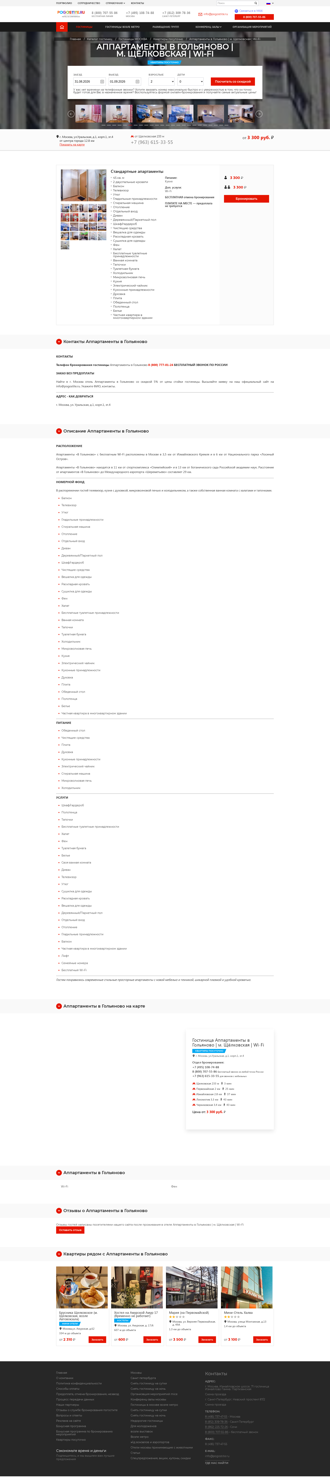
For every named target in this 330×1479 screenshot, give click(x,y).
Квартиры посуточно (71, 1439)
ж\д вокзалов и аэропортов (150, 1442)
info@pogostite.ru (216, 14)
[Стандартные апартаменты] (83, 185)
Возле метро (140, 1437)
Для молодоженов (144, 1426)
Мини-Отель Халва (238, 1312)
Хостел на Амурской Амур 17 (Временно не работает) (136, 1314)
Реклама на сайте (68, 1421)
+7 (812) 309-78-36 (176, 12)
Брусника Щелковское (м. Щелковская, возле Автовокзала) (78, 1315)
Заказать (97, 1339)
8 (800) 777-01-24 (160, 365)
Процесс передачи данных (75, 1399)
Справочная (114, 3)
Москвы (136, 1372)
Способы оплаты (67, 1388)
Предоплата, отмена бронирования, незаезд (87, 1394)
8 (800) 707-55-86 (104, 12)
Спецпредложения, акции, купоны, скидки (161, 1458)
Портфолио (64, 3)
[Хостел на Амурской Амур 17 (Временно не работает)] (137, 1287)
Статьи (135, 1453)
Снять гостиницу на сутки (149, 1383)
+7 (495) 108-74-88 (140, 12)
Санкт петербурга (143, 1378)
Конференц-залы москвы (148, 1399)
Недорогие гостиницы (147, 1421)
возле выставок (142, 1431)
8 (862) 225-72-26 (216, 1427)
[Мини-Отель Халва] (247, 1287)
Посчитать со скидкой (233, 81)
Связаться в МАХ (249, 11)
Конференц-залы (207, 26)
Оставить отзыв (70, 1230)
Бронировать (246, 199)
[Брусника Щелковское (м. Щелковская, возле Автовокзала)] (82, 1287)
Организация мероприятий (252, 26)
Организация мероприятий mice (154, 1394)
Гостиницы (84, 26)
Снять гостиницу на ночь (148, 1388)
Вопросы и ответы (69, 1415)
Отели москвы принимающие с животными (162, 1447)
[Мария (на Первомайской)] (192, 1287)
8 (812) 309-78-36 (216, 1421)
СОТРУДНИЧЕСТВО (89, 3)
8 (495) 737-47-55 (216, 1416)
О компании (64, 1378)
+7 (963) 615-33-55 (152, 141)
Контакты (137, 3)
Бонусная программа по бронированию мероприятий (84, 1433)
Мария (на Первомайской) (189, 1312)
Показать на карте (72, 144)
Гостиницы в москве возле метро (154, 1404)
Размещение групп (166, 26)
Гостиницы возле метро (122, 26)
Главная (61, 1372)
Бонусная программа (71, 1426)
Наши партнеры (67, 1404)
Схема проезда (215, 1394)
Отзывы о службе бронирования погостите (87, 1410)
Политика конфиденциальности (79, 1383)
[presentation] (71, 114)
